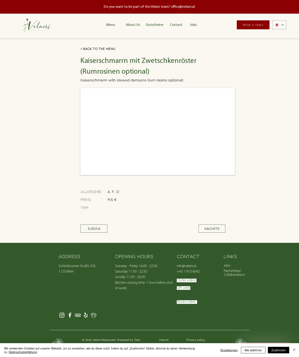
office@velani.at (183, 7)
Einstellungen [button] (229, 350)
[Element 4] (93, 315)
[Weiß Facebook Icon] (70, 315)
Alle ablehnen (253, 350)
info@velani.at (186, 266)
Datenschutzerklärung (23, 352)
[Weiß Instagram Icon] (62, 315)
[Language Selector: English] (279, 24)
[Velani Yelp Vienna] (85, 315)
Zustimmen (278, 350)
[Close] (294, 350)
